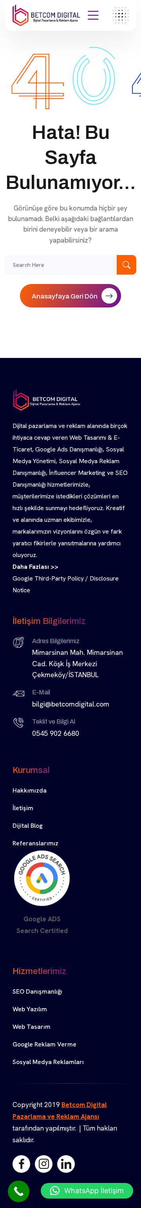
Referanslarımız (35, 843)
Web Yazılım (30, 1009)
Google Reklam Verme (44, 1044)
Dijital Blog (28, 826)
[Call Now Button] (18, 1191)
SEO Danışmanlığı (37, 991)
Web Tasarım (32, 1027)
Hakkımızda (30, 790)
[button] (87, 1191)
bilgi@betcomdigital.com (70, 703)
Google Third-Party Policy (48, 578)
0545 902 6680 (55, 733)
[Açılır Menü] (93, 15)
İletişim (23, 808)
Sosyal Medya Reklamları (48, 1062)
